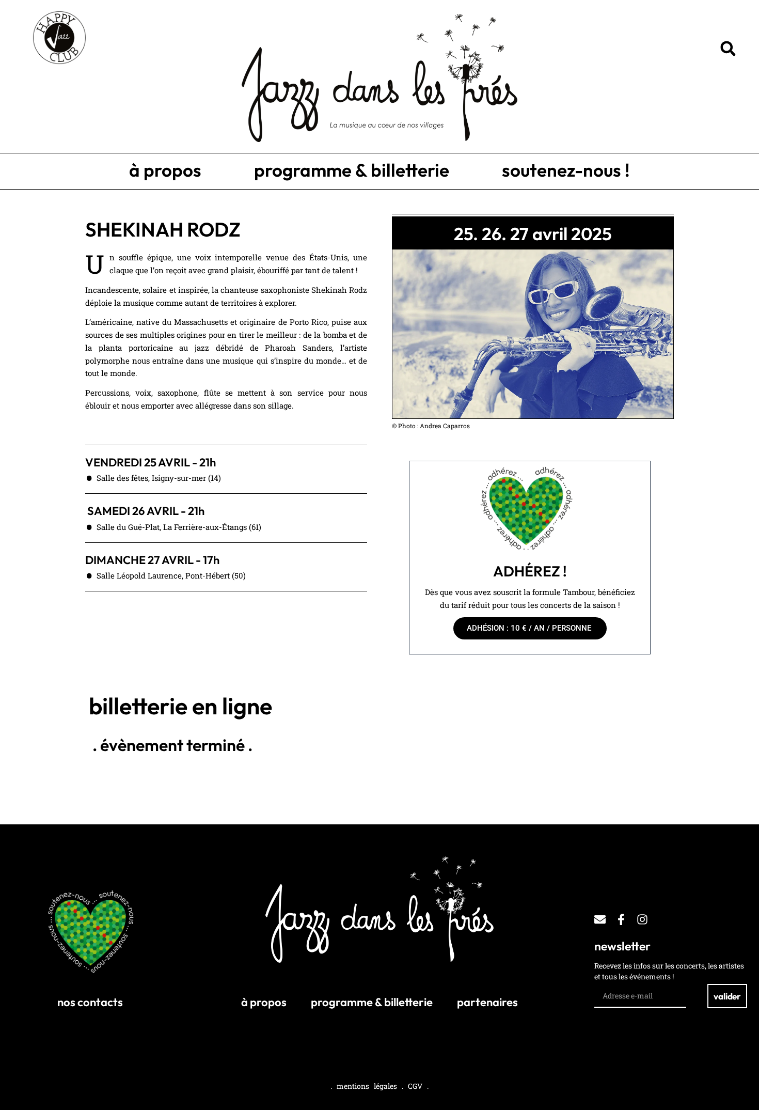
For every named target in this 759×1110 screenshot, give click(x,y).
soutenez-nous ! (566, 170)
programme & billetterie (351, 170)
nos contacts (90, 1002)
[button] (728, 48)
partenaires (487, 1002)
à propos (165, 170)
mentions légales (367, 1086)
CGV (415, 1086)
